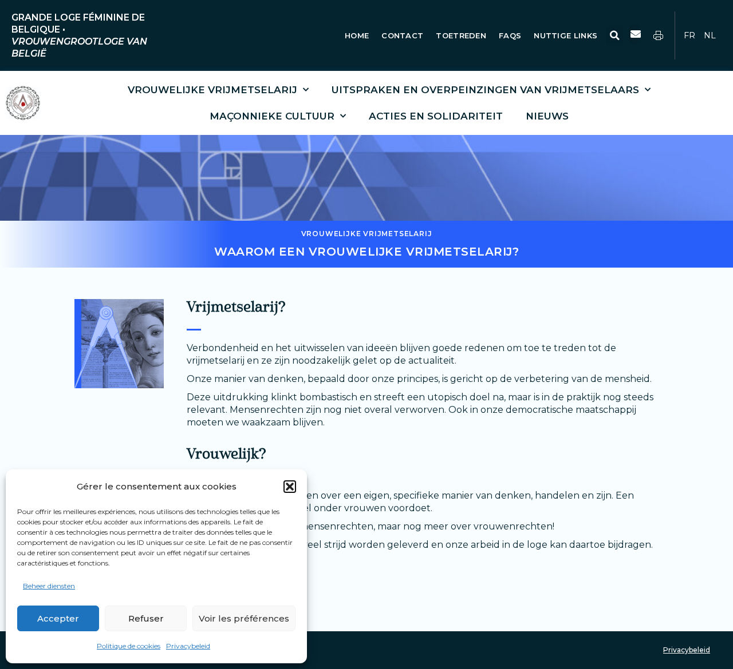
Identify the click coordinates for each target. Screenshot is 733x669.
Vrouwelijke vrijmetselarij (212, 89)
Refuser (146, 618)
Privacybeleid (188, 646)
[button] (289, 486)
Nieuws (547, 116)
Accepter (58, 618)
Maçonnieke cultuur (272, 116)
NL (710, 35)
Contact (402, 35)
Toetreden (461, 35)
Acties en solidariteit (436, 116)
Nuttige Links (567, 35)
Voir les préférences (244, 618)
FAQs (510, 35)
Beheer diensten (49, 586)
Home (357, 35)
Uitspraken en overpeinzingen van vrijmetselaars (485, 89)
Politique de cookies (128, 646)
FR (689, 35)
